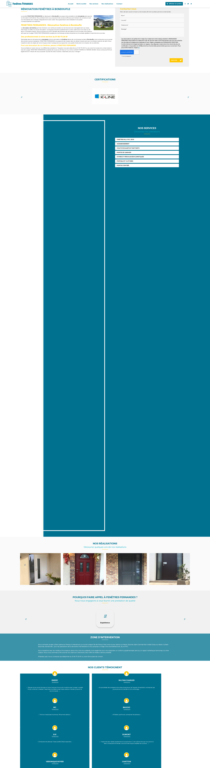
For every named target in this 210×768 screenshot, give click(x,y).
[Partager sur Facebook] (185, 3)
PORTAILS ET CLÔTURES (125, 161)
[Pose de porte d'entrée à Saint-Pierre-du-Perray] (126, 569)
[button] (184, 619)
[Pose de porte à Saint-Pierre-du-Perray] (83, 569)
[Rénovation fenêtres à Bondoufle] (103, 22)
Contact (119, 4)
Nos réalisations (107, 4)
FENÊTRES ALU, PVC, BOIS (125, 139)
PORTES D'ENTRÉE (123, 165)
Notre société (81, 4)
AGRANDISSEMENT (123, 144)
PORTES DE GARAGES (124, 152)
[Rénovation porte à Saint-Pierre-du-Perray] (169, 569)
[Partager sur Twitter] (188, 3)
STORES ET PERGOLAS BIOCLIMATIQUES (130, 157)
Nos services (93, 4)
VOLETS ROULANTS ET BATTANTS (128, 148)
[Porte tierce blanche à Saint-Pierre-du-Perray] (40, 569)
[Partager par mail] (191, 3)
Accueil (70, 4)
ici (138, 47)
